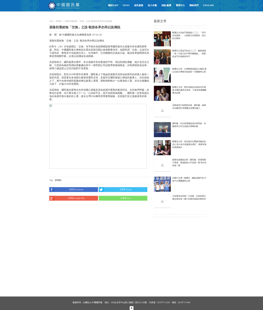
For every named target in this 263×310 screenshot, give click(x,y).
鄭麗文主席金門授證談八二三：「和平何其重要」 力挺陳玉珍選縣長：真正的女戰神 (189, 35)
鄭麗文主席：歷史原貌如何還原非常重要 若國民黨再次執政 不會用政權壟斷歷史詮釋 (189, 90)
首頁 (51, 21)
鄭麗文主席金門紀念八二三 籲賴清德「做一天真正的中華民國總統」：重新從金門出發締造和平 (189, 54)
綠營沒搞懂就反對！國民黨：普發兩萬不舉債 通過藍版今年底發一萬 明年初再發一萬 (189, 163)
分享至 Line (126, 198)
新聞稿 (59, 21)
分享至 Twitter (126, 189)
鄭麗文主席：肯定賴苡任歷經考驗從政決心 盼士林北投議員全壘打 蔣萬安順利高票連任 (189, 144)
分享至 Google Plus (76, 198)
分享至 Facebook (76, 189)
